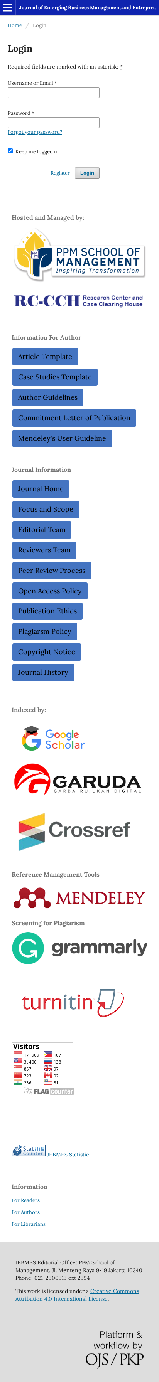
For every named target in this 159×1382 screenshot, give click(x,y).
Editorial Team (42, 529)
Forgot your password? (35, 132)
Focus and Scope (45, 509)
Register (60, 173)
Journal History (43, 672)
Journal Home (41, 488)
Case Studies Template (55, 376)
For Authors (26, 1212)
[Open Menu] (7, 7)
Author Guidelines (48, 397)
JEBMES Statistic (68, 1154)
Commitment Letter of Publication (74, 417)
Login (87, 173)
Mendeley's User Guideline (62, 438)
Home (15, 25)
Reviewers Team (44, 549)
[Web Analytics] (29, 1154)
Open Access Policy (50, 590)
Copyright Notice (46, 651)
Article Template (45, 356)
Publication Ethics (47, 610)
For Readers (26, 1200)
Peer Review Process (51, 570)
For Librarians (29, 1224)
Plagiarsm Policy (44, 631)
